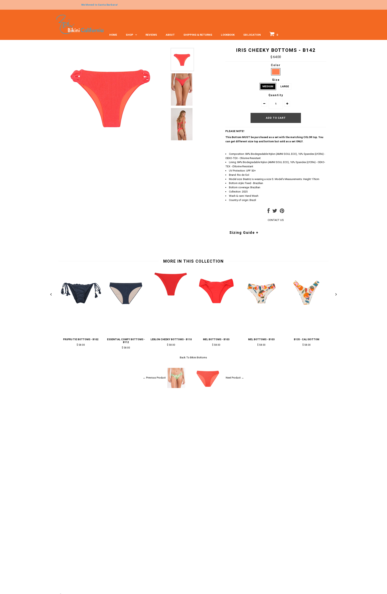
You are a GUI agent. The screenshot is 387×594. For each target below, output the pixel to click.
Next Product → (235, 377)
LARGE (284, 86)
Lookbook (228, 34)
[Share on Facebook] (268, 211)
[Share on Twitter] (274, 211)
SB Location (252, 34)
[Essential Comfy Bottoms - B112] (126, 312)
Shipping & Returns (197, 34)
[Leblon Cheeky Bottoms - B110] (171, 298)
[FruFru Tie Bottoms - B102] (80, 312)
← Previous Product (154, 377)
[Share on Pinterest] (282, 211)
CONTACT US (276, 220)
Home (113, 34)
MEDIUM (267, 86)
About (170, 34)
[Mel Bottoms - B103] (216, 312)
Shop (129, 34)
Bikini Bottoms (198, 357)
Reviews (151, 34)
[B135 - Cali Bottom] (306, 312)
